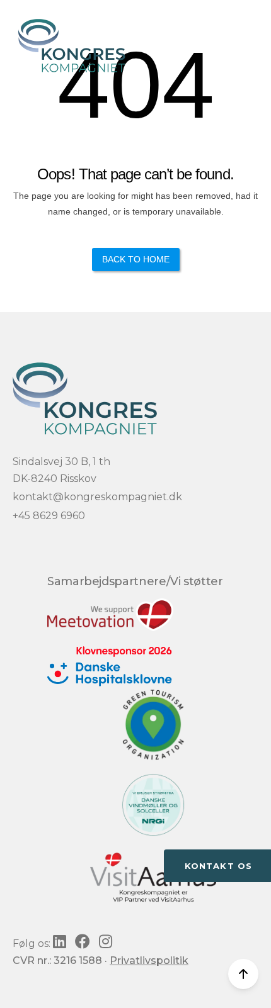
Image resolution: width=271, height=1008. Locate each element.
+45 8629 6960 (49, 516)
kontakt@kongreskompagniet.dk (97, 497)
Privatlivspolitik (149, 960)
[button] (249, 26)
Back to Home (136, 259)
